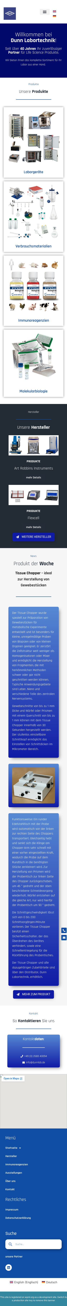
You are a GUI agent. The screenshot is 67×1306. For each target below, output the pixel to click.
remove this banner (45, 1300)
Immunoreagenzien (33, 320)
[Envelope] (64, 937)
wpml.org (29, 1297)
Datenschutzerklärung (18, 1218)
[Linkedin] (8, 1267)
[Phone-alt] (64, 930)
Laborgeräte (33, 172)
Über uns (10, 1181)
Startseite (11, 1148)
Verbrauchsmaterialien (33, 246)
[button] (45, 12)
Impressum (11, 1210)
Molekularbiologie (33, 391)
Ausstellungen (13, 1173)
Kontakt (10, 1189)
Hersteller (11, 1156)
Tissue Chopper (28, 573)
